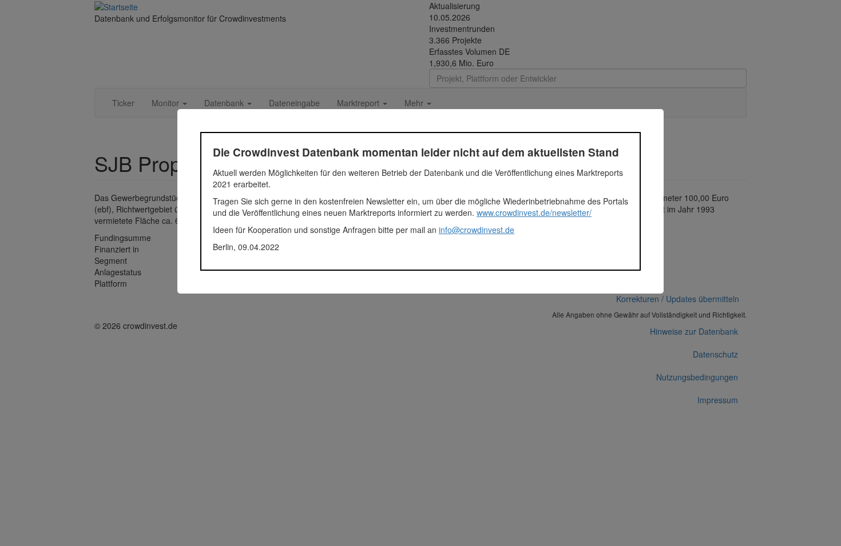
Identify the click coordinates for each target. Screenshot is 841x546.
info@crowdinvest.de (476, 229)
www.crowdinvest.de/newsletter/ (534, 212)
